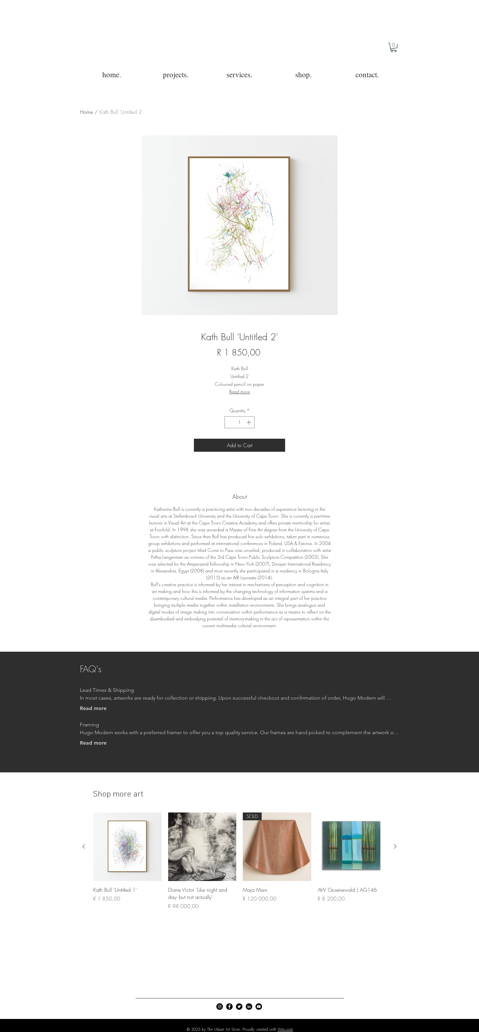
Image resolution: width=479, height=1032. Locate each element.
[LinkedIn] (249, 1006)
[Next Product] (395, 846)
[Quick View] (127, 846)
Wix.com (285, 1029)
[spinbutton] (239, 422)
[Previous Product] (84, 846)
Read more (239, 391)
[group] (239, 861)
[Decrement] (229, 422)
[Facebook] (229, 1006)
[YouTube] (258, 1006)
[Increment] (249, 422)
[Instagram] (219, 1006)
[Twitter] (239, 1006)
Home (86, 111)
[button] (393, 47)
